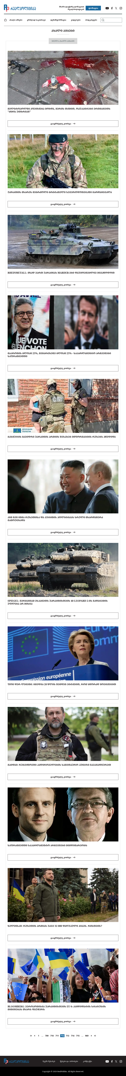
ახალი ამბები (15, 20)
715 (77, 1036)
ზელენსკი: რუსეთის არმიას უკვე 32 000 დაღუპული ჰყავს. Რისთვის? (55, 926)
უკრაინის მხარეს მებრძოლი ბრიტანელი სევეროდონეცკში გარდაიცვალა (60, 192)
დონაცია (93, 8)
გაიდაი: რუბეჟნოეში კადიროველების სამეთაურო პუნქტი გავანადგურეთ (59, 764)
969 (86, 1036)
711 (57, 1036)
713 (67, 1036)
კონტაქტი (87, 1061)
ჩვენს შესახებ (49, 1061)
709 (46, 1036)
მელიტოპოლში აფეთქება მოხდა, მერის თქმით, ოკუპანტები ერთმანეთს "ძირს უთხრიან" (59, 110)
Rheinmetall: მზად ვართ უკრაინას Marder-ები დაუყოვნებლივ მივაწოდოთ (61, 272)
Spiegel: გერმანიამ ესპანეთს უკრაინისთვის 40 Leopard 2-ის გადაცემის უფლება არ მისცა (58, 602)
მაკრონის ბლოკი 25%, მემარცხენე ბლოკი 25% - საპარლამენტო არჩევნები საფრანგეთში (59, 355)
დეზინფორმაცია (58, 20)
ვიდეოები (75, 20)
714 (72, 1036)
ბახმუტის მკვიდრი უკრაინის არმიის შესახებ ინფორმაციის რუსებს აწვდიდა (62, 436)
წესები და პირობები (69, 1061)
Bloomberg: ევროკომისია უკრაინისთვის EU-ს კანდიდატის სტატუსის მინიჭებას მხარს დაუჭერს (57, 1008)
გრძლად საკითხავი (36, 20)
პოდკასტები (91, 20)
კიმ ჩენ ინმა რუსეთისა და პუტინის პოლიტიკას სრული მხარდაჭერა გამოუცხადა (55, 519)
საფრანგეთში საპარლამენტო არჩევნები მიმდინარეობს (47, 845)
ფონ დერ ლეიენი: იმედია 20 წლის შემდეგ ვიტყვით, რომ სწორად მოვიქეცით (62, 684)
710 (52, 1036)
